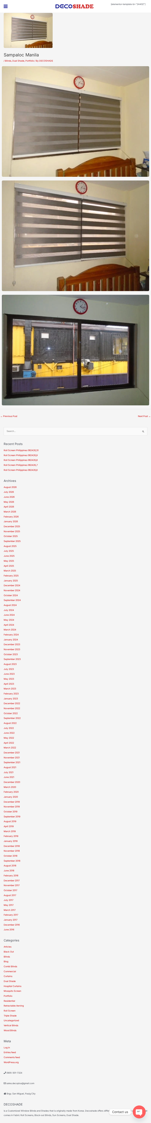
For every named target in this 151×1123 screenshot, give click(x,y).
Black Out (9, 951)
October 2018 (10, 856)
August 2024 (10, 605)
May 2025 (9, 561)
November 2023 (12, 649)
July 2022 (9, 728)
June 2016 (9, 929)
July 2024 (9, 610)
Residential (9, 1001)
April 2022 (9, 743)
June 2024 (9, 615)
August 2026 (10, 487)
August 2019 (10, 821)
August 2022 (10, 723)
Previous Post (8, 416)
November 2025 (12, 531)
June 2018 (9, 870)
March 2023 (10, 688)
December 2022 (12, 703)
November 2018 (12, 851)
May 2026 (9, 502)
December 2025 (12, 526)
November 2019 (12, 806)
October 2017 (10, 890)
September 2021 (12, 762)
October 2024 (11, 595)
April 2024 (9, 625)
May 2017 (9, 905)
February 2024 (11, 634)
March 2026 (10, 511)
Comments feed (12, 1057)
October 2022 (11, 713)
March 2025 (10, 570)
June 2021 (9, 777)
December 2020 (12, 782)
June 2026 (9, 497)
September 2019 (12, 816)
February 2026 (11, 516)
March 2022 (10, 747)
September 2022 (12, 718)
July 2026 (9, 492)
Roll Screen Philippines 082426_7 (21, 465)
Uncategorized (11, 1020)
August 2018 (10, 865)
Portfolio (29, 61)
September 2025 (12, 541)
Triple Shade (10, 1015)
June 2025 (9, 556)
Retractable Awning (14, 1005)
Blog (6, 961)
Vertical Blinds (11, 1025)
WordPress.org (11, 1062)
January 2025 (11, 580)
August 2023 (10, 664)
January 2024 (11, 639)
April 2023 (9, 684)
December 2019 (12, 802)
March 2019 (10, 831)
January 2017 (10, 920)
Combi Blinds (10, 966)
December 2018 (12, 846)
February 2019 (11, 836)
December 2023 (12, 644)
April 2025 (9, 566)
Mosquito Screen (12, 991)
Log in (7, 1047)
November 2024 (12, 590)
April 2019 (9, 826)
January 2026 (11, 521)
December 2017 (12, 880)
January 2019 (10, 841)
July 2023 (9, 669)
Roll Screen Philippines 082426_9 (21, 455)
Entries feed (10, 1052)
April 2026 (9, 506)
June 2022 (9, 733)
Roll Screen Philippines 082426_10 (21, 450)
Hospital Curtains (12, 986)
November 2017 (12, 885)
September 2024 (12, 600)
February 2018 (11, 875)
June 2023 (9, 674)
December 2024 (12, 585)
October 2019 (10, 811)
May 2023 (9, 679)
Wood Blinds (10, 1030)
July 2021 (8, 772)
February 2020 (11, 792)
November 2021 (12, 757)
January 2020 (11, 797)
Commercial (10, 971)
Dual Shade (18, 61)
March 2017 (10, 910)
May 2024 (9, 620)
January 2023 (11, 698)
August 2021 (10, 767)
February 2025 (11, 575)
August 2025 (10, 546)
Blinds (8, 61)
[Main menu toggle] (6, 6)
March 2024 (10, 629)
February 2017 (11, 915)
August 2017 (10, 895)
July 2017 (8, 900)
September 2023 (12, 659)
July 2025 (9, 551)
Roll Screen (9, 1010)
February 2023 (11, 693)
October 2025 (11, 536)
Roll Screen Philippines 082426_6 (21, 470)
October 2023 (11, 654)
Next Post (144, 416)
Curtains (8, 976)
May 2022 (9, 738)
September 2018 (12, 861)
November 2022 (12, 708)
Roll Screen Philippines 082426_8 (21, 460)
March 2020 (10, 787)
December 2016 (12, 925)
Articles (7, 946)
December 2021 (12, 752)
